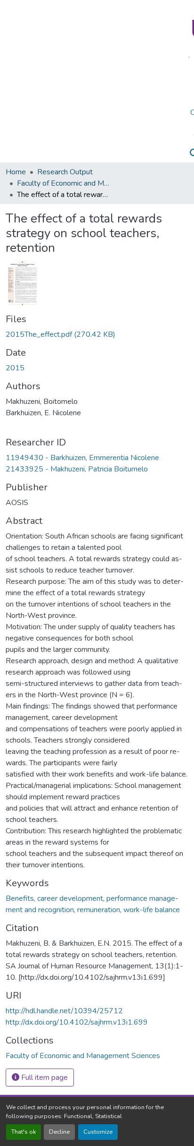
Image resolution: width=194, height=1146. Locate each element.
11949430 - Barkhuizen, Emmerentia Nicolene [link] (82, 458)
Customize (98, 1132)
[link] (97, 334)
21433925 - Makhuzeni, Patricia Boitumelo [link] (77, 469)
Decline (59, 1132)
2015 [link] (15, 368)
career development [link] (70, 898)
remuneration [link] (98, 910)
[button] (83, 1056)
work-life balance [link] (151, 910)
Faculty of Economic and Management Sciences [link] (64, 183)
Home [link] (16, 172)
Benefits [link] (20, 898)
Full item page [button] (43, 1077)
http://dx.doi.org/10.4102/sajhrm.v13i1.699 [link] (77, 1022)
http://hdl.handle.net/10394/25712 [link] (64, 1011)
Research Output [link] (65, 172)
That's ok (23, 1132)
